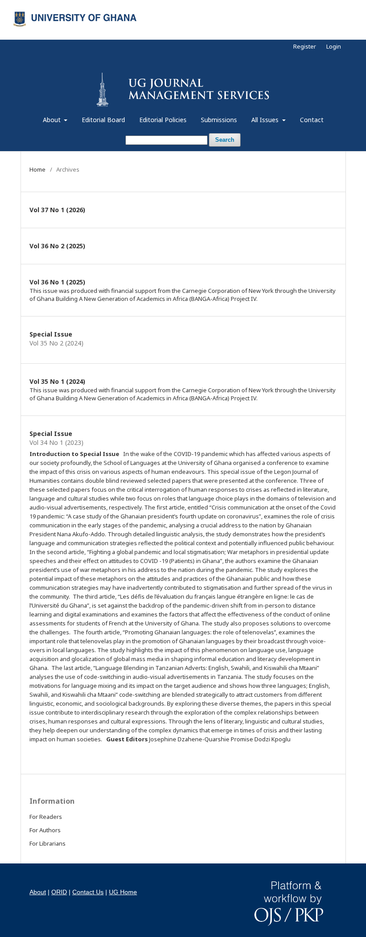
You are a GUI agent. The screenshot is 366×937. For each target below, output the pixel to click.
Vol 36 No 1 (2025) (57, 282)
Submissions (219, 119)
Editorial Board (103, 119)
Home (37, 169)
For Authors (45, 830)
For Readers (45, 817)
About (52, 119)
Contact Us (88, 892)
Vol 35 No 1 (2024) (57, 381)
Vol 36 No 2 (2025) (57, 246)
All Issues (265, 119)
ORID (59, 892)
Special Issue (50, 334)
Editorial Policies (163, 119)
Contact (312, 119)
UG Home (123, 892)
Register (304, 46)
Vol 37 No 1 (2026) (57, 209)
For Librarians (47, 843)
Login (333, 46)
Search (224, 139)
